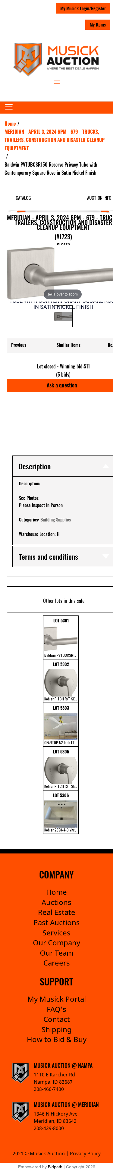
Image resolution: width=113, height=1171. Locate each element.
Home (56, 892)
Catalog (23, 197)
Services (56, 933)
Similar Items (68, 345)
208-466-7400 (49, 1089)
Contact (56, 1019)
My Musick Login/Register (83, 8)
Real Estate (56, 912)
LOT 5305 (61, 768)
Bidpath (55, 1166)
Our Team (56, 953)
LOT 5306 (61, 812)
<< (10, 724)
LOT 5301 (61, 637)
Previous (18, 345)
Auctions (56, 902)
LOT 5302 (61, 681)
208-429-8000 (49, 1128)
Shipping (57, 1029)
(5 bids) (63, 374)
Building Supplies (55, 519)
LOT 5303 (61, 725)
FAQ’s (56, 1009)
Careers (56, 963)
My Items (98, 24)
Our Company (56, 942)
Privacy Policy (85, 1153)
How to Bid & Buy (56, 1039)
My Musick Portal (56, 999)
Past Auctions (56, 922)
